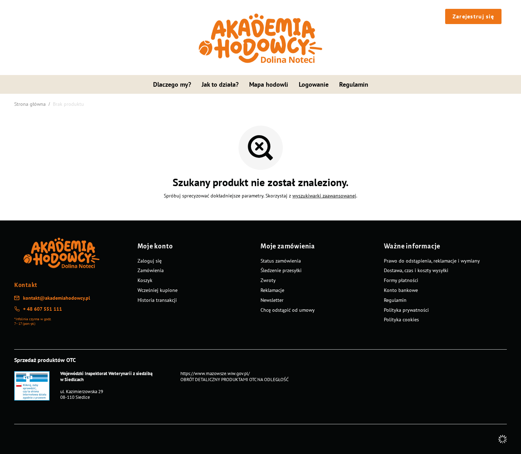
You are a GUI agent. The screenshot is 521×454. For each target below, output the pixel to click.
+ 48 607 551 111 (42, 309)
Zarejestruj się (473, 16)
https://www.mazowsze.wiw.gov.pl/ (215, 373)
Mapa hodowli (268, 84)
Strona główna (30, 104)
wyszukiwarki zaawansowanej (324, 195)
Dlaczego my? (172, 84)
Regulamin (353, 84)
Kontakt (25, 285)
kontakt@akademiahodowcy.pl (56, 298)
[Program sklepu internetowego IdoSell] (502, 439)
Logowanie (314, 84)
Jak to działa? (220, 84)
